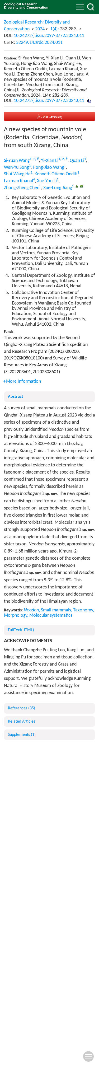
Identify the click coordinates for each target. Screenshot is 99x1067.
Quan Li (77, 160)
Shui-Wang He (17, 174)
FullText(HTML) (21, 630)
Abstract (15, 397)
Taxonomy (83, 610)
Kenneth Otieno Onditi (56, 174)
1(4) (54, 29)
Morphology (15, 615)
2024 (40, 29)
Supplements (22, 735)
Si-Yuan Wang (17, 160)
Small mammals (56, 610)
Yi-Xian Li (49, 160)
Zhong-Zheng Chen (21, 187)
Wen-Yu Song (16, 167)
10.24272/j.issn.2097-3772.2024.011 (49, 35)
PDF (52, 117)
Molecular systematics (50, 615)
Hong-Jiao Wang (48, 167)
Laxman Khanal (18, 181)
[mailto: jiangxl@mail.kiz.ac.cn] (81, 186)
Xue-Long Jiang (57, 187)
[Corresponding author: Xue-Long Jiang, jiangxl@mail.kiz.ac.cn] (77, 186)
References (21, 708)
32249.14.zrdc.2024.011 (39, 42)
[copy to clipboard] (88, 100)
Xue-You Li (47, 181)
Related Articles (21, 721)
